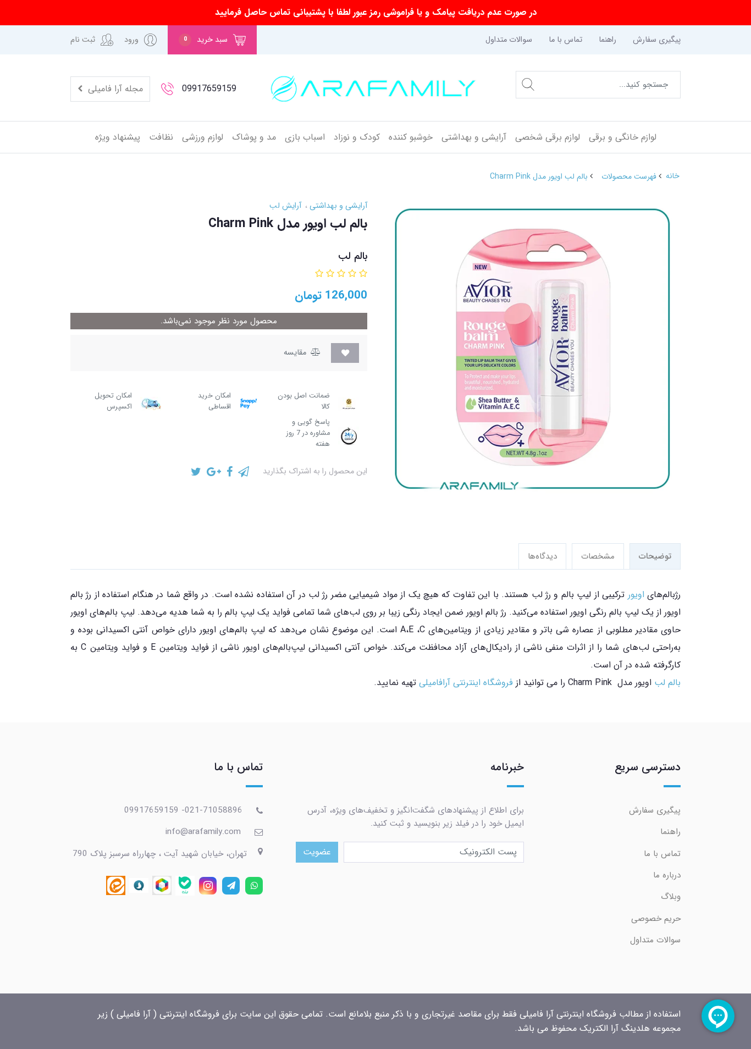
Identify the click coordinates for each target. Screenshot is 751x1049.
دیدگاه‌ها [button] (542, 556)
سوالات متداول (508, 40)
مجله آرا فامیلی (114, 89)
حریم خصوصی (656, 918)
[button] (212, 40)
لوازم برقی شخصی (547, 137)
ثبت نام (82, 40)
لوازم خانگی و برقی (622, 137)
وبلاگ (671, 896)
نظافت (161, 137)
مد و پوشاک (254, 137)
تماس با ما (565, 40)
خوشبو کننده (411, 137)
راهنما (607, 40)
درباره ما (667, 875)
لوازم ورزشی (202, 137)
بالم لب (667, 682)
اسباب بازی (305, 137)
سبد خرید (206, 40)
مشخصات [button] (598, 556)
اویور (636, 594)
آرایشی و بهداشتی (473, 137)
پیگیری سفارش (657, 40)
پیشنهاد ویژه (117, 137)
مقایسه (296, 352)
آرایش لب (285, 206)
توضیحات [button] (655, 556)
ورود (131, 40)
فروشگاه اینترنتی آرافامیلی (467, 682)
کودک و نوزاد (357, 137)
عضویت (317, 852)
